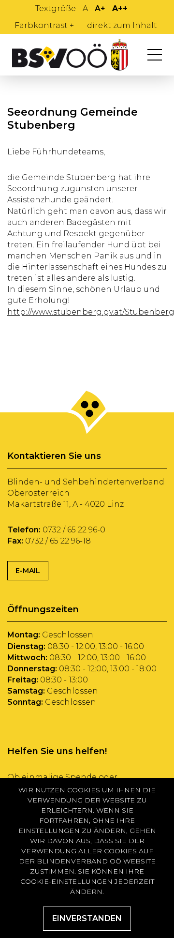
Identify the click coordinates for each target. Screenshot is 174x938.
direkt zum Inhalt (122, 25)
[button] (155, 55)
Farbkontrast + (44, 25)
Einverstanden (87, 918)
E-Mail (27, 570)
